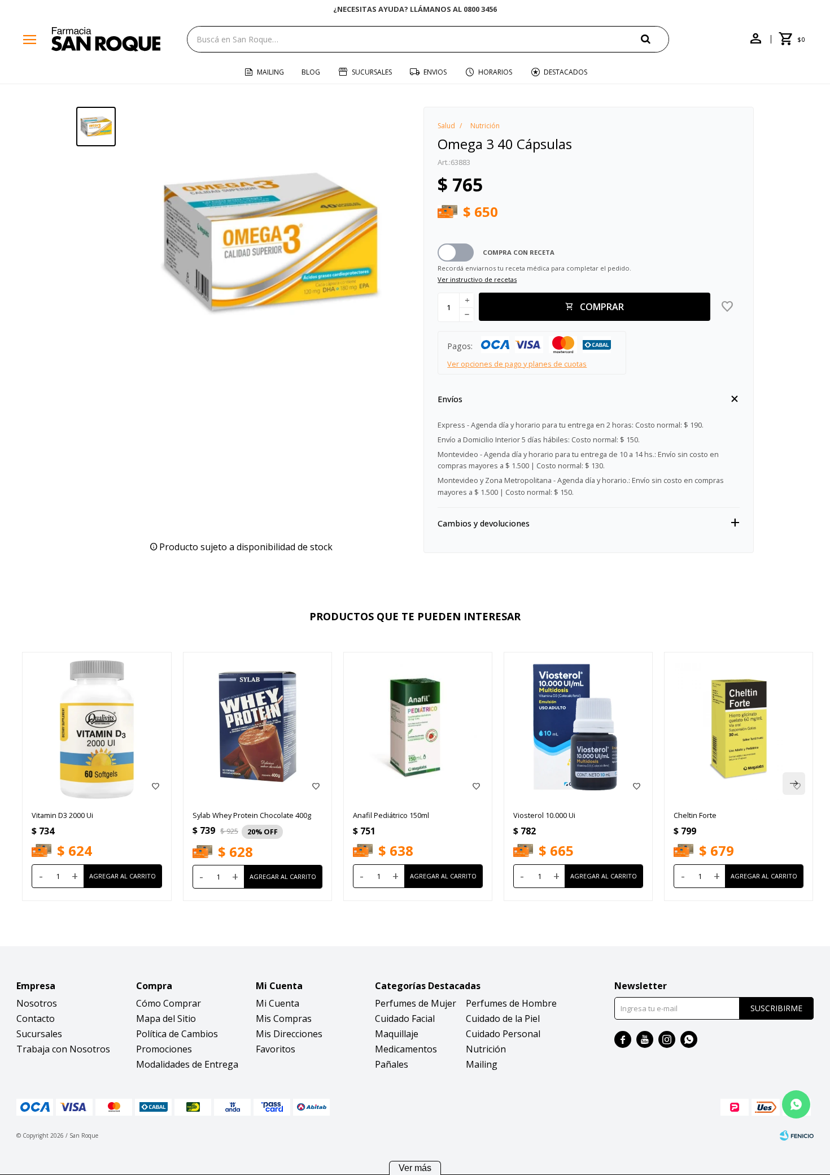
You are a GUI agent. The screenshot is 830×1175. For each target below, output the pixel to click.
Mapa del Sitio (166, 1018)
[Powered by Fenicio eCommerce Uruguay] (797, 1135)
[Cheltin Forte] (738, 726)
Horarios (495, 72)
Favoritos (275, 1049)
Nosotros (36, 1003)
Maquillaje (396, 1034)
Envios (435, 72)
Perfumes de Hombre (511, 1003)
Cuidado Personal (503, 1034)
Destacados (565, 72)
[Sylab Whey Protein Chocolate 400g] (257, 726)
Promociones (164, 1049)
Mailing (270, 72)
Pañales (391, 1064)
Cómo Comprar (168, 1003)
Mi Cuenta (277, 1003)
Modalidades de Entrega (187, 1064)
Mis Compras (284, 1018)
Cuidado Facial (405, 1018)
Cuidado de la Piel (503, 1018)
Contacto (35, 1018)
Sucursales (372, 72)
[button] (655, 38)
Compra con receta (518, 252)
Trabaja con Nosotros (63, 1049)
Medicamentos (406, 1049)
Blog (311, 72)
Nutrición (486, 1049)
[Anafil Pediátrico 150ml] (418, 726)
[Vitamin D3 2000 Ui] (97, 726)
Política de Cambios (177, 1034)
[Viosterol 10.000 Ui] (578, 726)
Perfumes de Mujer (415, 1003)
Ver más (415, 1168)
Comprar (602, 307)
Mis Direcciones (289, 1034)
